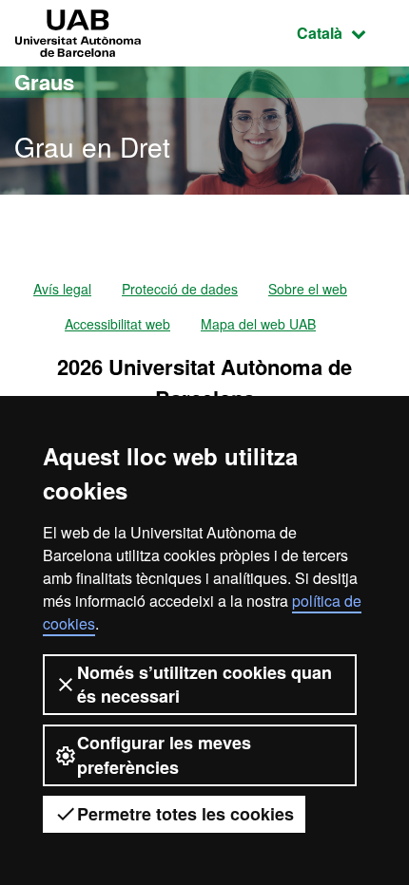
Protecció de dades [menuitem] (180, 288)
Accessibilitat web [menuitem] (117, 323)
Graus (44, 81)
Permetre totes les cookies (185, 813)
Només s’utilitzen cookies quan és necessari (204, 684)
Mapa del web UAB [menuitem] (258, 323)
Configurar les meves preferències (164, 754)
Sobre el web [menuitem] (307, 288)
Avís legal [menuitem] (62, 288)
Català (346, 32)
